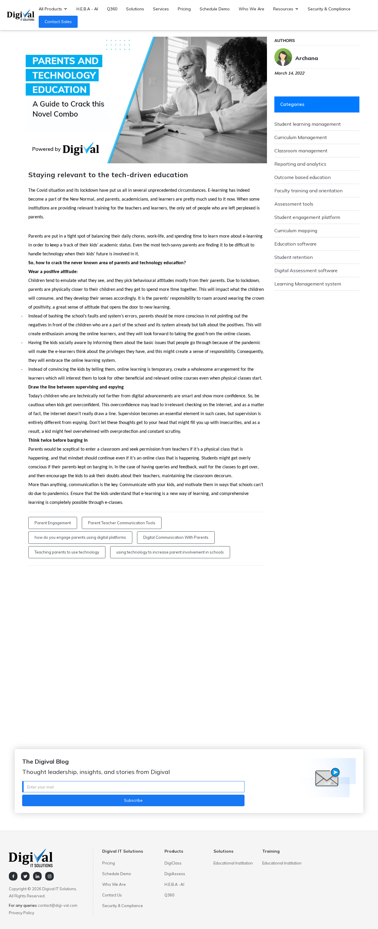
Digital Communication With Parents (175, 537)
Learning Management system (307, 284)
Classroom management (301, 151)
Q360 (112, 9)
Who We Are (251, 9)
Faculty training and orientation (308, 190)
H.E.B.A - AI (87, 9)
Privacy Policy (21, 912)
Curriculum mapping (295, 230)
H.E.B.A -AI (174, 884)
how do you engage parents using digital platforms (80, 537)
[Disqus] (146, 647)
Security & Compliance (329, 9)
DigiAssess (174, 873)
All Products (50, 9)
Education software (295, 244)
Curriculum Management (300, 137)
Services (161, 9)
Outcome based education (302, 177)
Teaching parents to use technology (67, 552)
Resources (283, 9)
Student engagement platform (307, 217)
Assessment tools (293, 204)
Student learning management (307, 124)
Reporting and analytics (300, 164)
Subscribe (133, 800)
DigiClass (173, 863)
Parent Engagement (53, 522)
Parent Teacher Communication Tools (121, 522)
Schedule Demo (215, 9)
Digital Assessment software (306, 270)
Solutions (135, 9)
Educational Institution (233, 863)
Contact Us (112, 895)
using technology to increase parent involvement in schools (170, 552)
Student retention (293, 257)
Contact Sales (58, 21)
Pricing (184, 9)
